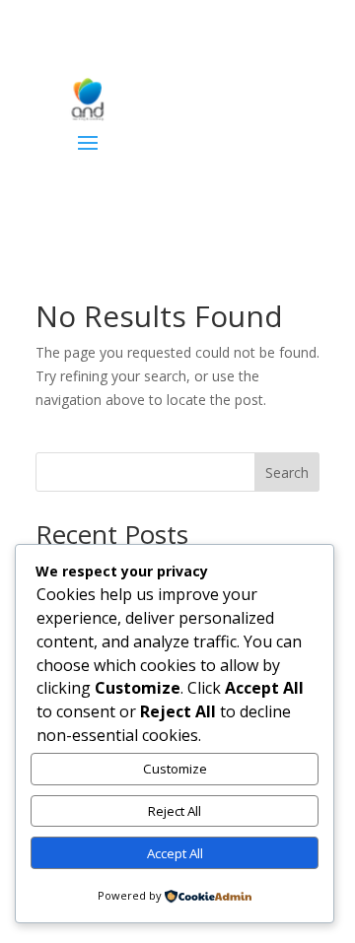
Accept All (175, 853)
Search (287, 472)
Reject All (174, 811)
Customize (175, 768)
